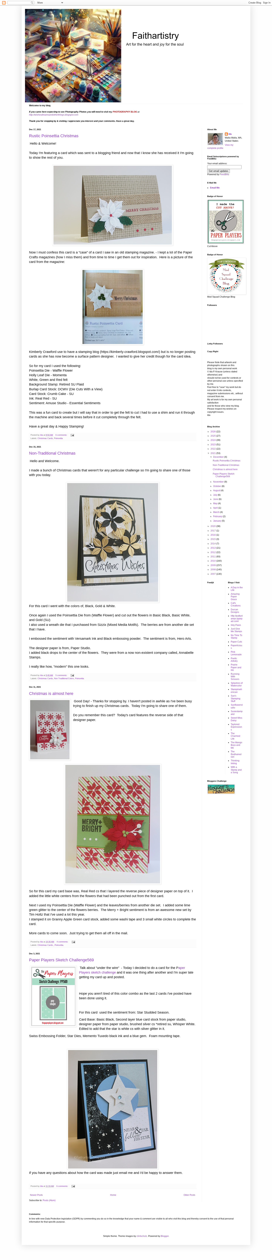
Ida (230, 134)
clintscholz (142, 1236)
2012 (213, 552)
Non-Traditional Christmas (52, 453)
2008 (213, 569)
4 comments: (63, 942)
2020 (213, 526)
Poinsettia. (79, 678)
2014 (213, 543)
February (218, 516)
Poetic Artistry (234, 659)
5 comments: (62, 675)
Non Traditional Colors (64, 678)
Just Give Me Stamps (236, 630)
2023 (213, 444)
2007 (213, 574)
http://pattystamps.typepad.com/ (237, 619)
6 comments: (62, 435)
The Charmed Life (235, 736)
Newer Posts (36, 1195)
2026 (213, 431)
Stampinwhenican (236, 690)
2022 (213, 449)
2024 (213, 440)
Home (113, 1195)
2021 (213, 453)
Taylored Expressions (236, 727)
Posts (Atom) (49, 1200)
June (216, 499)
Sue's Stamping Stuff (235, 698)
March (216, 512)
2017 (213, 530)
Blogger (165, 1236)
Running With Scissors (235, 677)
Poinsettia (58, 438)
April (215, 508)
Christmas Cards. (45, 945)
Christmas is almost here (51, 693)
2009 (213, 565)
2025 (213, 436)
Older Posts (189, 1195)
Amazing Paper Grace (235, 597)
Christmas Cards (45, 438)
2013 (213, 548)
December (218, 457)
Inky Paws (236, 625)
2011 (213, 556)
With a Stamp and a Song (236, 770)
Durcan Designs (235, 610)
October (217, 486)
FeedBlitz (224, 174)
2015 (213, 539)
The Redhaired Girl (236, 754)
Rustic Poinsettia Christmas (53, 135)
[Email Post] (72, 435)
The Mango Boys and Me (236, 745)
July (215, 495)
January (217, 521)
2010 (213, 561)
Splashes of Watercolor (237, 684)
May (215, 503)
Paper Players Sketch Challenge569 (61, 960)
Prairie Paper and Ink (236, 667)
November (218, 481)
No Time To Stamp (236, 636)
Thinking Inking (235, 762)
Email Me (215, 187)
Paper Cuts (236, 641)
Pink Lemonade (236, 653)
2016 (213, 535)
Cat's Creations (236, 604)
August (217, 490)
